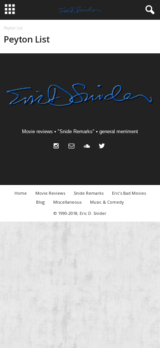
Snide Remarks (88, 193)
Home (21, 193)
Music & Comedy (107, 202)
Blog (40, 202)
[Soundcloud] (88, 147)
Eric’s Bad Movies (129, 193)
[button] (148, 10)
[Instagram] (57, 147)
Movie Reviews (50, 193)
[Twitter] (103, 147)
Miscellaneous (67, 202)
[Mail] (73, 147)
